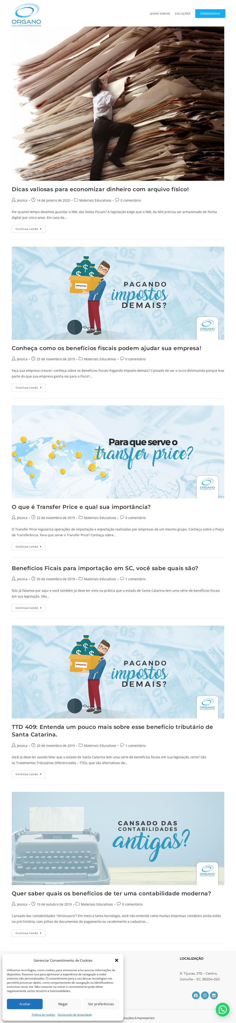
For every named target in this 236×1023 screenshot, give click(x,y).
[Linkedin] (214, 995)
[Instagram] (205, 995)
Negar (63, 1004)
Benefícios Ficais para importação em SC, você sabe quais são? (105, 568)
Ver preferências (101, 1004)
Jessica (22, 200)
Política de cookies (43, 1015)
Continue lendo (31, 228)
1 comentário (135, 579)
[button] (116, 960)
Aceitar (24, 1004)
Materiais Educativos (95, 200)
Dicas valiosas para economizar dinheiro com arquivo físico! (100, 189)
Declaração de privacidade (75, 1015)
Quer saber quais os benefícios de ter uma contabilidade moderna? (111, 893)
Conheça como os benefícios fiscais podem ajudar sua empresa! (106, 348)
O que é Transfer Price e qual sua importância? (81, 507)
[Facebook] (196, 995)
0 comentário (131, 200)
